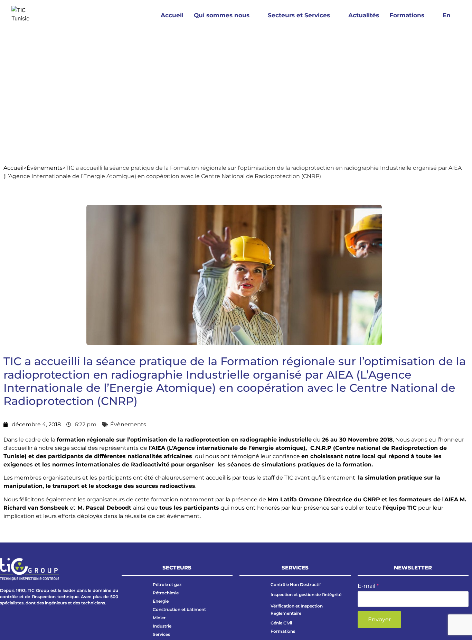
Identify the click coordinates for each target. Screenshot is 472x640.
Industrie (162, 626)
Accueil (172, 15)
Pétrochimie (166, 592)
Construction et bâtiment (179, 609)
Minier (159, 617)
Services (161, 634)
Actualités (363, 15)
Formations (406, 15)
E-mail (368, 586)
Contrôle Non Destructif (296, 584)
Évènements (45, 168)
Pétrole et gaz (167, 584)
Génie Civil (281, 622)
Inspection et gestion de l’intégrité (306, 594)
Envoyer (379, 619)
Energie (161, 601)
